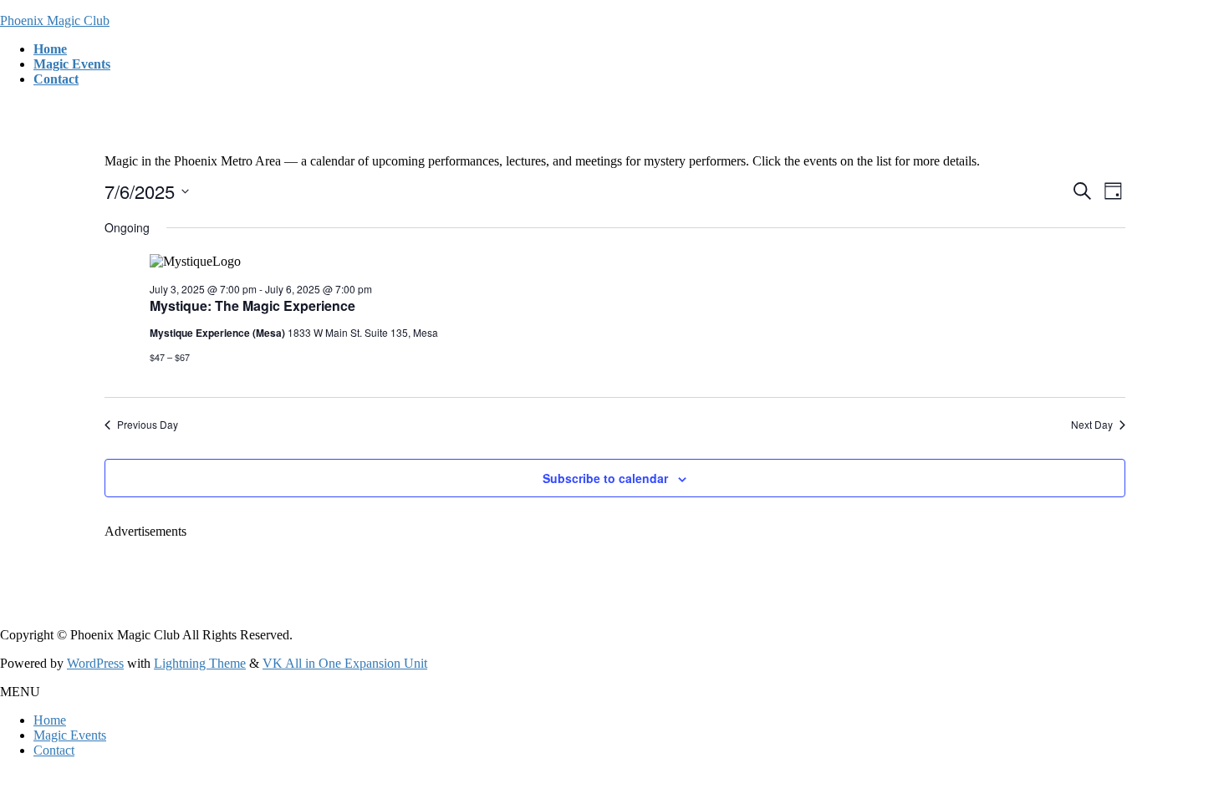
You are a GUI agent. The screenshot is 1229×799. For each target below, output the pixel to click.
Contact (53, 750)
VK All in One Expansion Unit (345, 663)
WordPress (95, 663)
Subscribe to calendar (605, 478)
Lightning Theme (200, 663)
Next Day (1092, 424)
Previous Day (147, 424)
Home (49, 720)
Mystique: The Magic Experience (252, 305)
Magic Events (69, 735)
